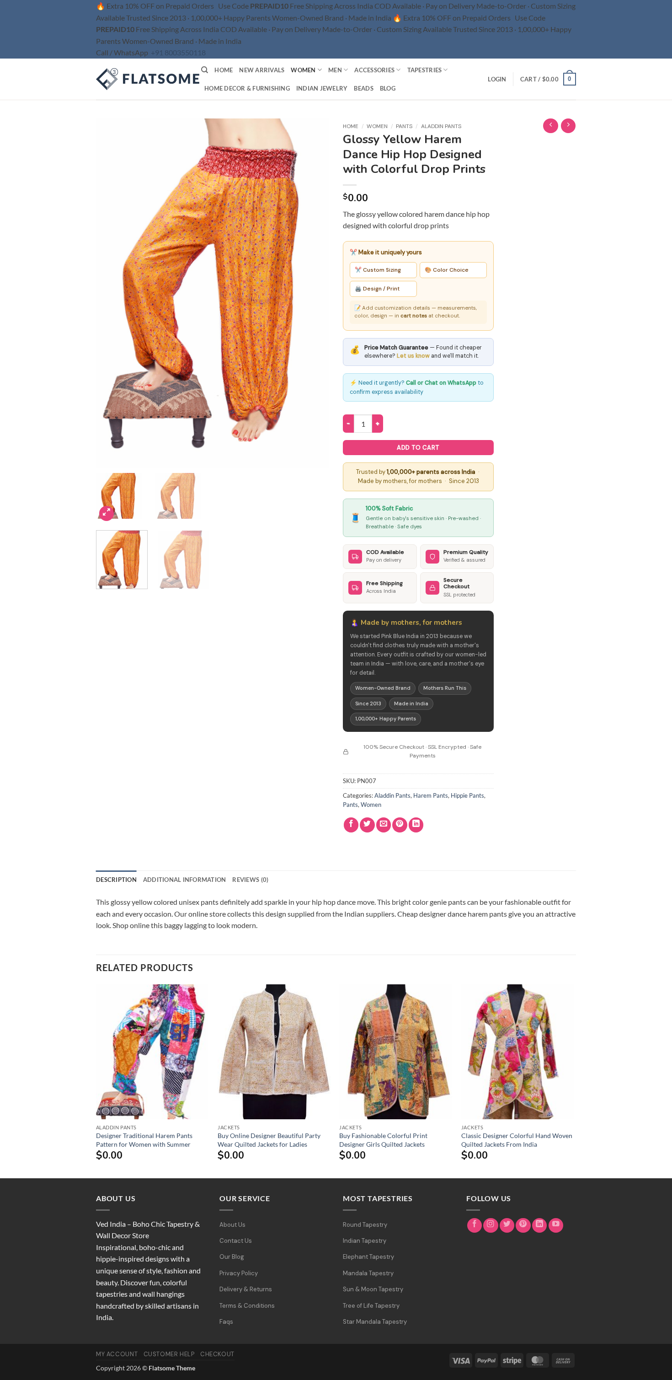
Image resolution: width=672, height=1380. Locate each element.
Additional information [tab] (184, 879)
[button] (497, 79)
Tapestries (424, 70)
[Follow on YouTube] (556, 1225)
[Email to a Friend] (383, 824)
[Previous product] (568, 126)
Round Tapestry (365, 1225)
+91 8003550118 (178, 52)
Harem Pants (430, 795)
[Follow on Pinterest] (523, 1225)
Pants (404, 126)
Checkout (217, 1354)
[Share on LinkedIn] (416, 824)
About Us (232, 1225)
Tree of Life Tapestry (371, 1306)
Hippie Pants (467, 795)
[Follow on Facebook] (474, 1225)
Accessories (374, 70)
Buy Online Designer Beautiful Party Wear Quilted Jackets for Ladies (269, 1140)
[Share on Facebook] (351, 824)
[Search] (204, 70)
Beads (363, 88)
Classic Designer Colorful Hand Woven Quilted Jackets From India (516, 1140)
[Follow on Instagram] (490, 1225)
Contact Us (235, 1241)
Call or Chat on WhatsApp (441, 383)
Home (223, 70)
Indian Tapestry (364, 1241)
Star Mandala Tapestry (375, 1322)
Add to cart (418, 447)
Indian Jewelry (322, 88)
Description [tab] (116, 879)
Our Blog (231, 1257)
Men (335, 70)
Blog (387, 88)
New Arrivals (261, 70)
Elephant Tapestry (368, 1257)
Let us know (413, 356)
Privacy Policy (238, 1273)
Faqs (226, 1322)
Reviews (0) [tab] (250, 879)
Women (303, 70)
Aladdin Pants (441, 126)
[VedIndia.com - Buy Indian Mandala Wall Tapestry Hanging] (141, 79)
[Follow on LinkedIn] (539, 1225)
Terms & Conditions (247, 1306)
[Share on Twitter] (367, 824)
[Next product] (550, 126)
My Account (117, 1354)
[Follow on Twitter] (507, 1225)
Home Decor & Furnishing (247, 88)
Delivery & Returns (245, 1289)
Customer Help (169, 1354)
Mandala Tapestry (368, 1273)
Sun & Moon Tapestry (373, 1289)
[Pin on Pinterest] (399, 824)
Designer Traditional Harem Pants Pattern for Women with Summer (144, 1140)
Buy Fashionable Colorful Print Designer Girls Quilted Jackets (383, 1140)
